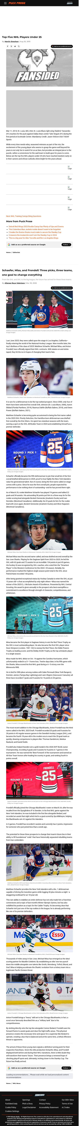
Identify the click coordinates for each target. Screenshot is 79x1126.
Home (8, 252)
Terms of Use (67, 1104)
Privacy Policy (44, 1104)
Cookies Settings (12, 1111)
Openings (26, 1100)
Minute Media (15, 1116)
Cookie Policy (10, 1107)
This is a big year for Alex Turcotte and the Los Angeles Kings (33, 238)
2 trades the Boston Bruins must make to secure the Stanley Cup (35, 232)
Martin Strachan (12, 42)
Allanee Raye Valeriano (15, 283)
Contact (42, 1100)
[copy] (18, 46)
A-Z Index (66, 1107)
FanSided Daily (11, 1104)
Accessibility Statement (49, 1107)
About (7, 1100)
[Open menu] (5, 3)
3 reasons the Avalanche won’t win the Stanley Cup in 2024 (33, 235)
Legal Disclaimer (29, 1107)
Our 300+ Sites (68, 1100)
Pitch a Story (27, 1104)
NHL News (16, 1083)
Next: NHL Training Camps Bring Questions (23, 216)
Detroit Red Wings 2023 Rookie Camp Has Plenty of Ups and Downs (36, 226)
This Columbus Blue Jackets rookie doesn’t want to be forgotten (35, 229)
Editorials (16, 252)
